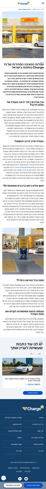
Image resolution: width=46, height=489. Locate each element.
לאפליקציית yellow (13, 485)
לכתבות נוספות (33, 393)
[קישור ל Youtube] (26, 479)
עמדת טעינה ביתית (17, 167)
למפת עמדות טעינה (33, 485)
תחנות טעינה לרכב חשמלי (26, 170)
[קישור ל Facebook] (20, 479)
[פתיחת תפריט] (43, 3)
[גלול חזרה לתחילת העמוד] (3, 478)
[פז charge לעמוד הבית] (23, 409)
